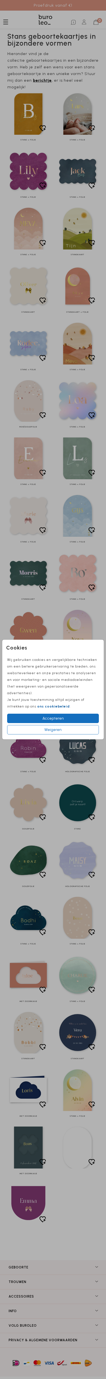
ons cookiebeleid (53, 706)
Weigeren (53, 729)
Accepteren (53, 718)
